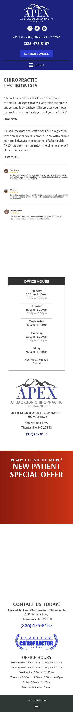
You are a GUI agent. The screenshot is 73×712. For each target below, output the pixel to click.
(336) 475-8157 (36, 43)
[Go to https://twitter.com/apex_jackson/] (37, 29)
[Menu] (36, 706)
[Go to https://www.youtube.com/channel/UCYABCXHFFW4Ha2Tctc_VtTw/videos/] (44, 29)
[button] (36, 499)
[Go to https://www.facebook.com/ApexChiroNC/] (30, 29)
